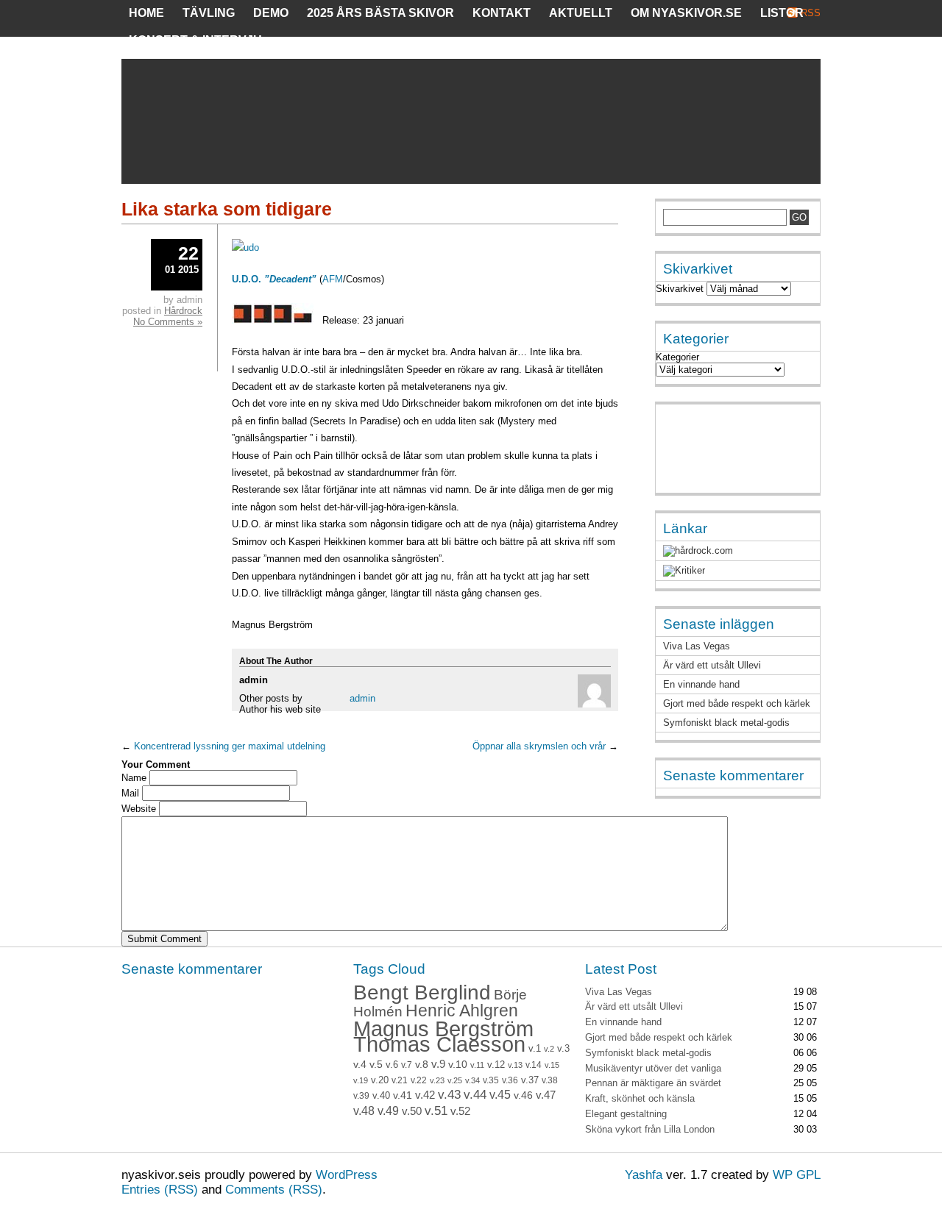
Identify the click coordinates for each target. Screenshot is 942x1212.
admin (362, 698)
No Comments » (167, 321)
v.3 (563, 1048)
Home (146, 13)
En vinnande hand (701, 684)
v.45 (500, 1094)
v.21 (400, 1080)
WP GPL (797, 1175)
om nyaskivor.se (686, 13)
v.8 (421, 1064)
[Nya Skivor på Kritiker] (684, 570)
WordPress (347, 1175)
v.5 (376, 1064)
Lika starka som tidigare (226, 209)
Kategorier (677, 357)
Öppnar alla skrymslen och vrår (539, 746)
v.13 (515, 1064)
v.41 (402, 1095)
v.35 (491, 1080)
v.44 (475, 1095)
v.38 (550, 1080)
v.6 (392, 1065)
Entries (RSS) (159, 1190)
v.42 (425, 1095)
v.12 (496, 1065)
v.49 (388, 1111)
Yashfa (643, 1175)
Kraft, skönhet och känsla (640, 1098)
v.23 (437, 1080)
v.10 (457, 1064)
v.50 (412, 1111)
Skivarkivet (680, 288)
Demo (270, 13)
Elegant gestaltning (626, 1113)
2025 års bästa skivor (380, 13)
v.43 (449, 1095)
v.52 (460, 1111)
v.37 (530, 1080)
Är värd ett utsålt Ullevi (712, 665)
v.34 (472, 1080)
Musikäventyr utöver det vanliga (653, 1068)
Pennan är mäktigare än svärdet (653, 1082)
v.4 (359, 1064)
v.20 (380, 1080)
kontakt (501, 13)
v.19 (360, 1080)
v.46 (523, 1095)
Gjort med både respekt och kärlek (736, 703)
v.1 (534, 1048)
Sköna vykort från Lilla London (650, 1129)
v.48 (364, 1111)
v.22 (419, 1080)
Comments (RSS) (273, 1190)
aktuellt (580, 13)
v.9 (438, 1064)
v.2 (549, 1048)
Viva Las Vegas (696, 646)
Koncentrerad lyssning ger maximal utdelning (229, 746)
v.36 (510, 1080)
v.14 (533, 1065)
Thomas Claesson (439, 1044)
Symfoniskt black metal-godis (726, 722)
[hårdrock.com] (698, 550)
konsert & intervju (195, 40)
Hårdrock (183, 310)
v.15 (552, 1064)
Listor (782, 13)
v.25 (454, 1080)
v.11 (477, 1064)
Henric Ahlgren (462, 1011)
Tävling (209, 13)
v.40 (381, 1095)
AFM (332, 279)
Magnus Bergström (443, 1028)
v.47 (546, 1095)
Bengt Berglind (422, 992)
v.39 (361, 1096)
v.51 (436, 1111)
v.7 (406, 1065)
